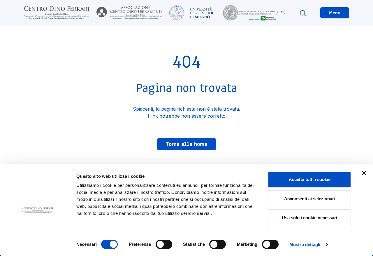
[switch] (164, 244)
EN (283, 13)
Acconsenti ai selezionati (309, 198)
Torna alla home (186, 144)
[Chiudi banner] (364, 173)
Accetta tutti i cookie (309, 179)
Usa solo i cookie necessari (309, 217)
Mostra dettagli (305, 244)
